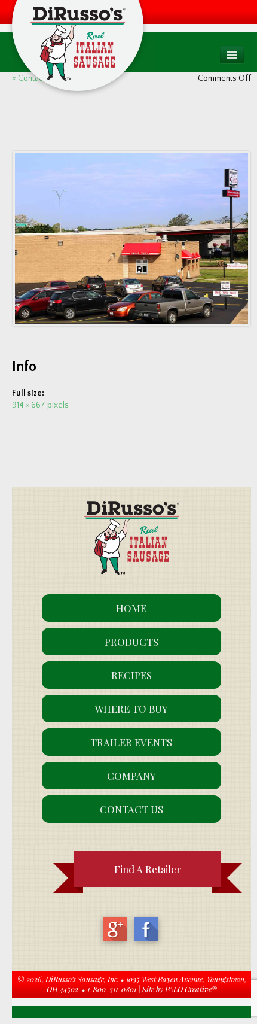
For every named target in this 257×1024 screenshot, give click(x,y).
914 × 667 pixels (40, 405)
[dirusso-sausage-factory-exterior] (131, 238)
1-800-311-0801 (111, 989)
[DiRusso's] (78, 26)
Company (131, 775)
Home (131, 608)
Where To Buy (131, 708)
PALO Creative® (191, 989)
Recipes (131, 675)
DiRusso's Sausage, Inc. (82, 979)
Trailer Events (131, 742)
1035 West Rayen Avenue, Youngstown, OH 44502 (146, 984)
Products (131, 641)
